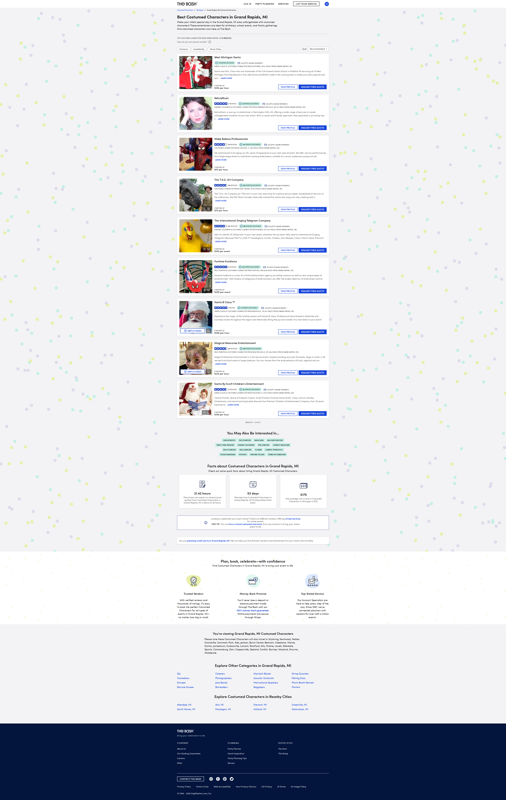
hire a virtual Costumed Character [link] (245, 524)
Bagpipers (259, 687)
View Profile (288, 86)
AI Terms (281, 786)
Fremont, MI (260, 704)
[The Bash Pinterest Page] (225, 779)
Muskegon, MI (223, 709)
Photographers (223, 678)
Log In (247, 4)
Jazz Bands (221, 682)
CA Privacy (266, 786)
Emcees (181, 682)
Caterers (220, 673)
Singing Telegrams (246, 445)
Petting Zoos (298, 678)
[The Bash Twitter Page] (231, 779)
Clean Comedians (227, 454)
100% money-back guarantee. (253, 610)
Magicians (259, 440)
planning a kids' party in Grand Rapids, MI (208, 540)
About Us (181, 748)
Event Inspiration (236, 753)
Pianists (296, 687)
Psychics (243, 454)
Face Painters (245, 440)
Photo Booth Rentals (303, 682)
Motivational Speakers (266, 682)
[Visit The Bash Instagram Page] (211, 779)
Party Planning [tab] (264, 3)
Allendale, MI (184, 704)
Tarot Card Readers (225, 445)
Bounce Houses (185, 687)
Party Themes (234, 748)
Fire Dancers (263, 445)
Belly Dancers (229, 450)
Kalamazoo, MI (300, 709)
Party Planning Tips (237, 758)
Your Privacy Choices (246, 786)
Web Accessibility (222, 786)
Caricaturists (229, 440)
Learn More (226, 78)
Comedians (183, 678)
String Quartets (300, 673)
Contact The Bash (190, 778)
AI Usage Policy (298, 786)
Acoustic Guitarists (264, 678)
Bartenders (221, 687)
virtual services (292, 518)
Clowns (258, 450)
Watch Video (194, 330)
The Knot (282, 748)
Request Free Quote (312, 86)
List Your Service (306, 3)
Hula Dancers (245, 450)
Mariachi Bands (262, 673)
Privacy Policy (184, 786)
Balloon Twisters (275, 440)
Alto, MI (219, 704)
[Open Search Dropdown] (327, 4)
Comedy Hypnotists (274, 450)
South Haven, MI (186, 709)
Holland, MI (260, 709)
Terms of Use (202, 786)
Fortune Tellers (257, 454)
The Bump (283, 753)
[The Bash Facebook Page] (218, 779)
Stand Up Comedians (277, 454)
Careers (181, 758)
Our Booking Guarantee (189, 753)
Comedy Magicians (281, 445)
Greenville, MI (299, 704)
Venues (231, 763)
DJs (179, 673)
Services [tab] (283, 3)
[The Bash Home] (187, 4)
